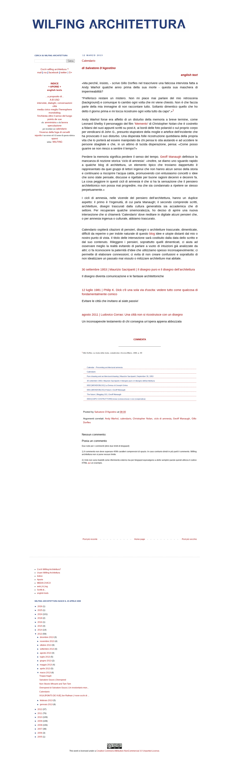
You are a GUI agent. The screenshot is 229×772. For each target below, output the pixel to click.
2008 (40, 725)
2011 (40, 713)
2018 (40, 618)
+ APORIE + (54, 86)
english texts (54, 90)
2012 (40, 709)
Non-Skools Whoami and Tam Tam (55, 684)
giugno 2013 (46, 661)
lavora (64, 122)
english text (189, 75)
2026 (40, 606)
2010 (40, 717)
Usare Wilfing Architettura (48, 573)
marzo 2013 (45, 672)
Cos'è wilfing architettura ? (55, 69)
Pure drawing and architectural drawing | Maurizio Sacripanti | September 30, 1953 (120, 376)
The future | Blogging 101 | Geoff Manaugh (104, 394)
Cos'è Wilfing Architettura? (49, 569)
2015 (40, 626)
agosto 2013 (46, 653)
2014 (40, 630)
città (54, 106)
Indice (40, 576)
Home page (139, 539)
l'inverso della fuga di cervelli (54, 132)
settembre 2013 (47, 649)
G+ (70, 72)
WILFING (57, 142)
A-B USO (54, 100)
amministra (51, 122)
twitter (64, 72)
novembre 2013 (47, 641)
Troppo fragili (45, 676)
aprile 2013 (45, 668)
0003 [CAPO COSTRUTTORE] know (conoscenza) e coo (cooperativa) (116, 399)
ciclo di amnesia (162, 418)
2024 (40, 614)
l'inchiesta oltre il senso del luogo (54, 116)
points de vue (54, 119)
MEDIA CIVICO (44, 583)
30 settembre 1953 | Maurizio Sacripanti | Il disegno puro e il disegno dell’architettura (138, 269)
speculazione (55, 125)
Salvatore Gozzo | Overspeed (52, 680)
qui (89, 463)
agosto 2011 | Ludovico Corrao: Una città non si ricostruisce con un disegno (132, 314)
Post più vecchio (189, 539)
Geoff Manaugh (170, 156)
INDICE (55, 83)
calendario (125, 418)
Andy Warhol (112, 418)
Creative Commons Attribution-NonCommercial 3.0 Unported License (127, 751)
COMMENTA (139, 339)
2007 (40, 729)
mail (39, 72)
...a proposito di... (54, 96)
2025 (40, 610)
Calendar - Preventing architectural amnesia (105, 367)
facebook (54, 72)
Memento (141, 123)
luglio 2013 (45, 657)
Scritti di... (41, 590)
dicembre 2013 (47, 637)
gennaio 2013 (46, 704)
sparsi (54, 138)
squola (38, 135)
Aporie (40, 579)
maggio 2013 (46, 665)
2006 (40, 733)
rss (45, 72)
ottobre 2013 (46, 645)
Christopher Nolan (142, 418)
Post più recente (90, 539)
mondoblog (55, 112)
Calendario (91, 372)
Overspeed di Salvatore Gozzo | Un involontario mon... (64, 688)
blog (152, 233)
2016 (40, 622)
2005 (40, 737)
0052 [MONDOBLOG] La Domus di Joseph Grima (107, 385)
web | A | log (42, 586)
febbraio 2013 (46, 700)
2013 (40, 634)
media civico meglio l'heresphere (54, 109)
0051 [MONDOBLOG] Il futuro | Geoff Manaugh (106, 390)
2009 (40, 721)
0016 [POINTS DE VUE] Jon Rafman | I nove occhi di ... (64, 695)
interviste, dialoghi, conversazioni (54, 103)
